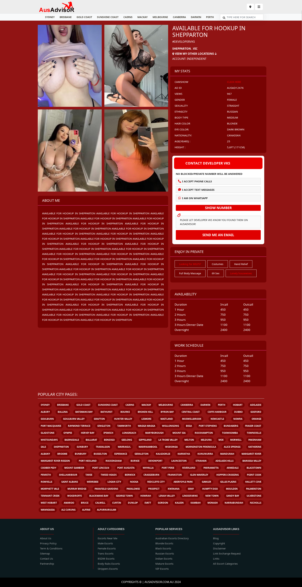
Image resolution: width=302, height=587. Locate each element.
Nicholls (255, 502)
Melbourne (160, 17)
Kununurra (205, 453)
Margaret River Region (55, 460)
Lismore (146, 418)
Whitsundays (49, 439)
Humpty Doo (210, 488)
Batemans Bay (84, 411)
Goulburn (47, 418)
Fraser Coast (253, 425)
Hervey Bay (87, 432)
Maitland (166, 418)
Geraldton (142, 453)
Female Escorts (107, 548)
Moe (221, 439)
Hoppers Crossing (227, 474)
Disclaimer (219, 548)
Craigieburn (151, 474)
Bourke (125, 411)
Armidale (233, 467)
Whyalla (148, 467)
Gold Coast (84, 17)
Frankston (175, 474)
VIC (195, 49)
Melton (189, 439)
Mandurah (227, 453)
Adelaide (255, 404)
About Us (45, 538)
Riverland (188, 467)
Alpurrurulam (106, 509)
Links (216, 558)
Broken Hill (145, 411)
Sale (43, 446)
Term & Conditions (51, 548)
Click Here (234, 82)
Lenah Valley (167, 495)
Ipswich (108, 432)
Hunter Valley (123, 418)
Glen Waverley (199, 474)
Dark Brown (235, 129)
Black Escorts (163, 548)
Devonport (155, 460)
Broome (62, 453)
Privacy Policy (48, 543)
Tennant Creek (50, 495)
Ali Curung (68, 509)
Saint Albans (69, 481)
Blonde (232, 123)
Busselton (100, 453)
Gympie (67, 432)
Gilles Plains (228, 481)
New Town (212, 495)
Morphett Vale (50, 488)
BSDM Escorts (106, 558)
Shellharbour (68, 474)
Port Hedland (88, 460)
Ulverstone (254, 495)
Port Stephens (208, 425)
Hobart (238, 404)
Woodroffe (74, 495)
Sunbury (82, 446)
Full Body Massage (190, 273)
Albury (45, 411)
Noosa (134, 481)
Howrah (145, 495)
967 (229, 93)
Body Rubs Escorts (109, 563)
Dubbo (238, 411)
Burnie (135, 460)
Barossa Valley (251, 460)
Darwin (196, 17)
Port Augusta (126, 467)
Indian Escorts (163, 558)
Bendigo (109, 439)
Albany (45, 453)
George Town (124, 495)
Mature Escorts (164, 563)
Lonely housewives (241, 273)
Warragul (124, 446)
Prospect (154, 488)
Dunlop (133, 502)
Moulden (232, 488)
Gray (191, 488)
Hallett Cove (253, 481)
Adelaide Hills (224, 460)
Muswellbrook (191, 418)
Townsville (254, 432)
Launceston (179, 460)
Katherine (254, 446)
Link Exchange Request (227, 553)
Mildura (206, 439)
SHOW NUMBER (218, 208)
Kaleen (179, 502)
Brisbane (66, 17)
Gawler (206, 481)
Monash (212, 502)
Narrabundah (234, 502)
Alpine (86, 509)
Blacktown (254, 467)
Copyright (219, 543)
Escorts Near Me (107, 538)
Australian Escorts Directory (172, 538)
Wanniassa (48, 509)
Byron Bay (167, 411)
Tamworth (124, 425)
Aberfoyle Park (183, 481)
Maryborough (154, 432)
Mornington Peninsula (201, 446)
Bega (189, 425)
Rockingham (114, 460)
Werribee (92, 481)
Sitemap (45, 553)
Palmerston (253, 488)
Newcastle (217, 418)
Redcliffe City (156, 481)
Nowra (237, 418)
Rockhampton (204, 432)
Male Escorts (105, 543)
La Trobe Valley (168, 439)
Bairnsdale (71, 439)
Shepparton (181, 49)
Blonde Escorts (164, 543)
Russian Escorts (164, 553)
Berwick (130, 474)
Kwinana (173, 488)
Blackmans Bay (98, 495)
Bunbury (80, 453)
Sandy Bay (232, 495)
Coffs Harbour (217, 411)
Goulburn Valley (74, 418)
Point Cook (254, 474)
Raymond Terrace (79, 425)
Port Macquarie (51, 425)
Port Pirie (168, 467)
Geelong (126, 439)
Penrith (46, 474)
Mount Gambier (74, 467)
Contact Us (46, 558)
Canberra (179, 17)
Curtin (116, 502)
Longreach (129, 432)
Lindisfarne (190, 495)
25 (228, 141)
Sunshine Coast (107, 17)
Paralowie (133, 488)
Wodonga (171, 446)
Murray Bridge (76, 488)
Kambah (195, 502)
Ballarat (91, 439)
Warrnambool (148, 446)
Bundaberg (231, 425)
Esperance (120, 453)
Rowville (46, 481)
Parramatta (211, 467)
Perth (210, 17)
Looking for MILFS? (190, 264)
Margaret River (251, 453)
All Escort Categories (225, 563)
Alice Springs (232, 446)
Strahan (201, 460)
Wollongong (170, 425)
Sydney (50, 17)
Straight (233, 105)
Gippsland (145, 439)
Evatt (148, 502)
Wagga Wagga (146, 425)
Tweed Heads (109, 474)
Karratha (184, 453)
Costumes (217, 264)
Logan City (114, 481)
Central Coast (191, 411)
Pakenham (254, 439)
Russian (232, 111)
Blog (216, 538)
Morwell (236, 439)
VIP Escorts (162, 568)
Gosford (255, 411)
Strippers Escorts (108, 568)
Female (232, 99)
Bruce (84, 502)
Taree (88, 474)
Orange (256, 418)
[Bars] (250, 7)
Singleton (103, 425)
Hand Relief (241, 264)
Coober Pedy (48, 467)
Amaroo (69, 502)
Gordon (163, 502)
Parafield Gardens (106, 488)
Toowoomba (230, 432)
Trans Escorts (105, 553)
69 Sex (215, 273)
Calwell (100, 502)
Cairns (127, 17)
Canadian (233, 135)
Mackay (142, 17)
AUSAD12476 (235, 88)
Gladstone (47, 432)
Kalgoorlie (163, 453)
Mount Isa (179, 432)
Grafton (99, 418)
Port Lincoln (100, 467)
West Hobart (49, 502)
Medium (232, 117)
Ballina (63, 411)
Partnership (47, 563)
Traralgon (103, 446)
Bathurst (106, 411)
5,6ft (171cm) (236, 147)
